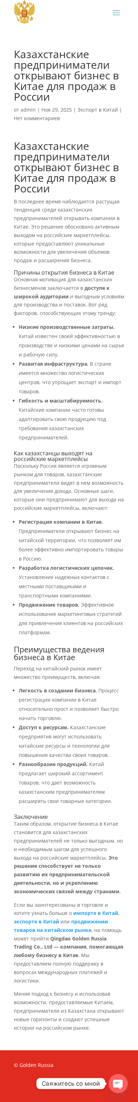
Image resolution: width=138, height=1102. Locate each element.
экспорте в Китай (36, 921)
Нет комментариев (37, 118)
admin (28, 109)
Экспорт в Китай (97, 109)
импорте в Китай (95, 913)
